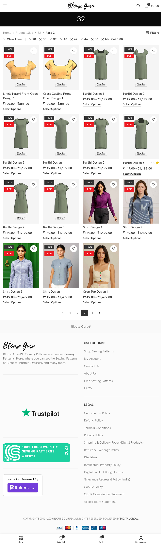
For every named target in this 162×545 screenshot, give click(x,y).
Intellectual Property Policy (102, 465)
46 (86, 39)
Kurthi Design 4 (53, 163)
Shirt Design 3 (12, 292)
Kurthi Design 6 (133, 163)
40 (65, 39)
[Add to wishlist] (33, 50)
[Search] (138, 6)
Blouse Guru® (81, 327)
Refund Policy (93, 420)
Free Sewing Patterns (98, 381)
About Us (90, 374)
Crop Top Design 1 (95, 292)
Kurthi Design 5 (93, 163)
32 (39, 33)
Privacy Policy (93, 435)
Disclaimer (91, 457)
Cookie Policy (93, 487)
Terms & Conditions (97, 428)
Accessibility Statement (100, 502)
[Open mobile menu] (5, 6)
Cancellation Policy (97, 413)
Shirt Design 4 (52, 292)
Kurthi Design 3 (13, 163)
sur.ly (8, 459)
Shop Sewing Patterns (99, 351)
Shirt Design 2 (132, 227)
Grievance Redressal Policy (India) (107, 479)
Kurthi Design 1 (93, 94)
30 (44, 39)
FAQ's (88, 388)
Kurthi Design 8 (53, 227)
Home (7, 33)
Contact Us (91, 366)
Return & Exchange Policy (101, 450)
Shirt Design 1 (92, 227)
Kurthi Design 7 (13, 227)
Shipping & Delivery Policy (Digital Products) (113, 443)
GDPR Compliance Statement (104, 494)
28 (34, 39)
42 (75, 39)
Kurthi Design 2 (133, 94)
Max (114, 39)
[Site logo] (81, 6)
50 (96, 39)
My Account (92, 359)
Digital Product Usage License (104, 472)
